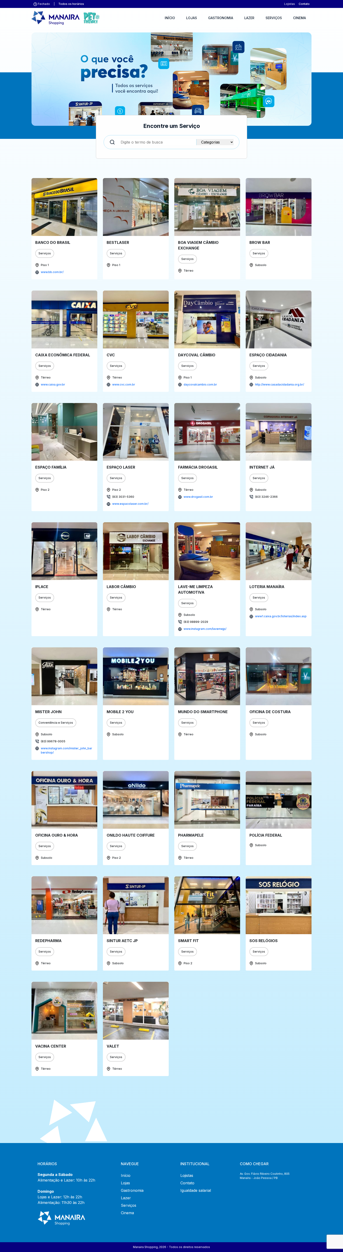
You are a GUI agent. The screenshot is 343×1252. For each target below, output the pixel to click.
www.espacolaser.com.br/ (130, 503)
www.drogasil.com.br (198, 496)
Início (170, 18)
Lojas (191, 18)
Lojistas (289, 4)
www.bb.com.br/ (52, 272)
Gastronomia (220, 18)
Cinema (299, 18)
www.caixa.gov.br (53, 384)
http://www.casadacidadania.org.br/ (279, 384)
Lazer (249, 18)
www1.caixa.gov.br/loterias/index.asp (281, 616)
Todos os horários (71, 4)
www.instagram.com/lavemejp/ (205, 629)
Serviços (274, 18)
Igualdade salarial (195, 1190)
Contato (304, 4)
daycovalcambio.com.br (200, 384)
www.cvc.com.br (123, 384)
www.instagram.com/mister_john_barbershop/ (66, 750)
